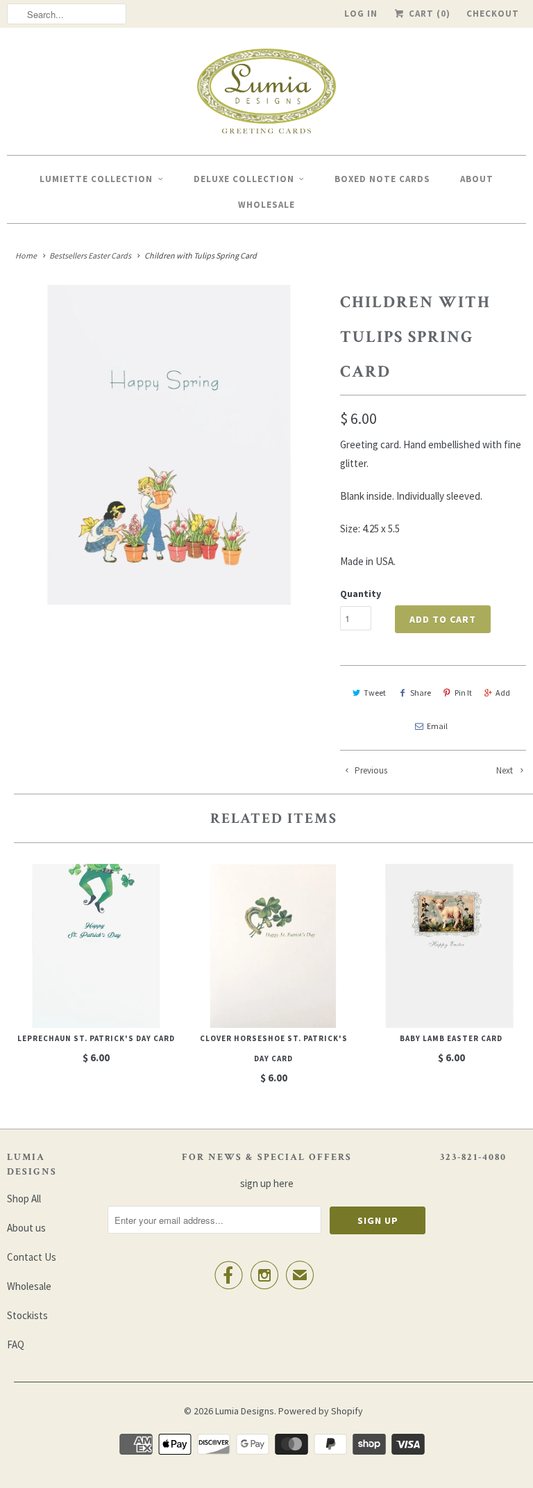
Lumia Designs (244, 1411)
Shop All (24, 1198)
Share (420, 692)
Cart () (428, 13)
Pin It (463, 692)
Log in (361, 13)
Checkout (492, 13)
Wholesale (266, 205)
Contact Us (31, 1257)
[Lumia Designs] (266, 95)
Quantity (360, 593)
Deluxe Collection (244, 179)
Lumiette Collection (96, 179)
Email (437, 726)
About (476, 179)
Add (503, 692)
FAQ (15, 1344)
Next (505, 770)
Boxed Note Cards (382, 179)
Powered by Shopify (320, 1411)
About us (26, 1227)
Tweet (375, 692)
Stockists (27, 1315)
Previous (370, 770)
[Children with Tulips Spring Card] (166, 445)
